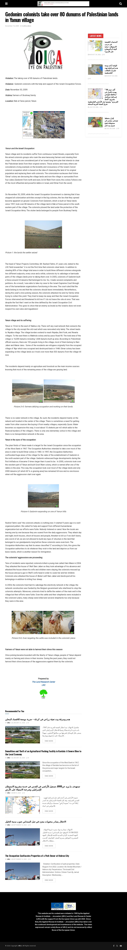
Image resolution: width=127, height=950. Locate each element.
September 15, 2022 (20, 859)
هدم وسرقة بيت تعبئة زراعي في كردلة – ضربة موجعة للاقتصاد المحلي (37, 719)
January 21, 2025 (19, 723)
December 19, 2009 (12, 26)
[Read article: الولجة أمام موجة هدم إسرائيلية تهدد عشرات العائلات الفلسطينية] (95, 69)
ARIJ (20, 946)
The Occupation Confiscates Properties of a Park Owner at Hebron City (37, 855)
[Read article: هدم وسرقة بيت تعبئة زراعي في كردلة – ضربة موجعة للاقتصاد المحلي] (22, 734)
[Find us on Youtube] (121, 945)
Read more (50, 741)
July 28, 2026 (110, 128)
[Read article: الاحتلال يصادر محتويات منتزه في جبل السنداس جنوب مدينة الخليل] (22, 837)
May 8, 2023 (17, 793)
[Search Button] (120, 3)
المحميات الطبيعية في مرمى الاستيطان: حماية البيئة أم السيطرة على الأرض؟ (111, 46)
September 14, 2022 (20, 825)
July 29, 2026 (93, 107)
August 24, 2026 (95, 55)
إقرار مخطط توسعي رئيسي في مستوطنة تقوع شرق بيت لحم (111, 122)
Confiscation (26, 26)
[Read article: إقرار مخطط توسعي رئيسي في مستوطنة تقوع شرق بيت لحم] (95, 122)
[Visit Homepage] (63, 3)
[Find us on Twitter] (117, 945)
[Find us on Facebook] (113, 945)
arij (8, 723)
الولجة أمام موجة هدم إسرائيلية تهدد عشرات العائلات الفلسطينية (111, 69)
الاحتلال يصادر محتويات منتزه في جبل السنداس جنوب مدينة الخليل (35, 821)
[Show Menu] (6, 3)
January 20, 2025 (19, 758)
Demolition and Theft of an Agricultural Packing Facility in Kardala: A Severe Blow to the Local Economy (43, 753)
